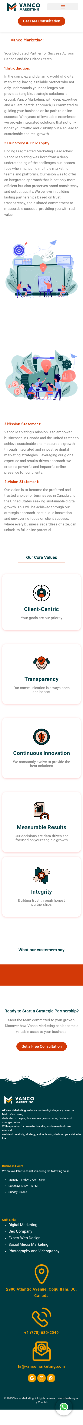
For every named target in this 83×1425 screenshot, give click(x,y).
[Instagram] (41, 1378)
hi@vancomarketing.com (41, 1366)
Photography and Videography (34, 1251)
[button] (62, 6)
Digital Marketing (23, 1225)
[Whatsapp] (51, 1378)
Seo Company (21, 1231)
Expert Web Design (25, 1238)
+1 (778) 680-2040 (41, 1332)
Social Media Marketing (29, 1244)
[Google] (32, 1378)
